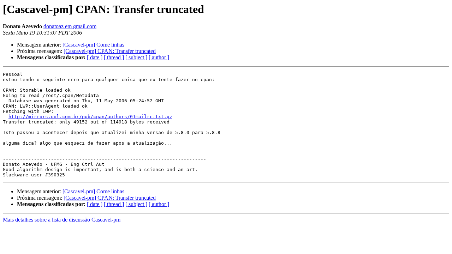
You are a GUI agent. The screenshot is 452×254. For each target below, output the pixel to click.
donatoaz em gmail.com (69, 26)
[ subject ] (136, 57)
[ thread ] (114, 57)
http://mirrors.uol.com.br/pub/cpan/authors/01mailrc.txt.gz (90, 116)
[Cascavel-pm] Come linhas (93, 45)
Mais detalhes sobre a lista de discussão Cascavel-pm (61, 220)
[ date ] (94, 57)
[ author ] (159, 57)
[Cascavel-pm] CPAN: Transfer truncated (110, 51)
